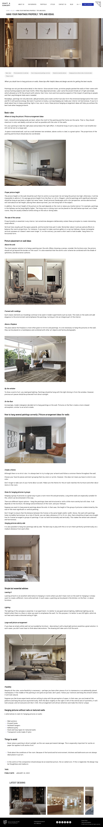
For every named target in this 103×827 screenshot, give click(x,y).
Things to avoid (9, 76)
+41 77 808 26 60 (37, 823)
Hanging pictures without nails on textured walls (80, 73)
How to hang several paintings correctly (40, 73)
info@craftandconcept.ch (39, 821)
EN (77, 4)
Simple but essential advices (59, 73)
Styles (53, 4)
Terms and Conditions (86, 822)
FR (80, 4)
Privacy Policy (84, 820)
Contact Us (62, 4)
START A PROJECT (88, 4)
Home (7, 10)
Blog (71, 4)
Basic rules (8, 73)
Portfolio (43, 4)
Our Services (32, 4)
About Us (21, 4)
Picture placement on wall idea (21, 73)
